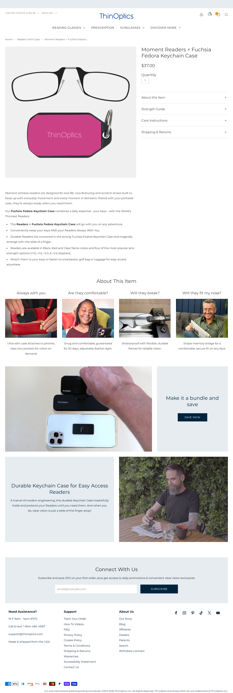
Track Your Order (75, 618)
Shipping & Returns (77, 651)
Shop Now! (142, 4)
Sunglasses (130, 27)
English (47, 13)
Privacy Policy (73, 635)
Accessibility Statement (80, 661)
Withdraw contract (132, 651)
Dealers (124, 635)
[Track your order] (210, 13)
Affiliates (125, 629)
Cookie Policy (73, 640)
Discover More (164, 27)
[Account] (201, 14)
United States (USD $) (20, 13)
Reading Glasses (66, 27)
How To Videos (74, 624)
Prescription (102, 27)
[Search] (226, 14)
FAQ (66, 629)
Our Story (125, 618)
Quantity (148, 75)
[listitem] (116, 4)
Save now (192, 417)
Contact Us (71, 667)
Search (123, 645)
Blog (122, 624)
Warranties (71, 656)
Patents (124, 640)
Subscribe (159, 589)
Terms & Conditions (77, 645)
